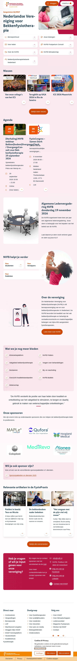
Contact (56, 630)
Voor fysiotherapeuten (37, 615)
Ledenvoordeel (58, 621)
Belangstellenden (35, 630)
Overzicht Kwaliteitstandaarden (21, 378)
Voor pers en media (36, 627)
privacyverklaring (40, 648)
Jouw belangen (49, 37)
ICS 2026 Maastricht (62, 94)
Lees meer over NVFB (52, 332)
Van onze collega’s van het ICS (14, 96)
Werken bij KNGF (59, 627)
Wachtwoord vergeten (13, 627)
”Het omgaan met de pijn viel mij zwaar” (61, 512)
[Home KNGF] (11, 653)
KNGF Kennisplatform (13, 633)
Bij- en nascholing (49, 370)
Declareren (13, 370)
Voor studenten (34, 621)
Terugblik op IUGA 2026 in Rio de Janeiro (37, 97)
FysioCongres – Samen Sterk (37, 140)
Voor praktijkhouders (37, 618)
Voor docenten (34, 624)
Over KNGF (57, 615)
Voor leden (12, 44)
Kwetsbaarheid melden (34, 658)
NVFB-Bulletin (48, 378)
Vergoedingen (10, 618)
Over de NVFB (13, 52)
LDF (6, 624)
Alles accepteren (64, 653)
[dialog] (52, 647)
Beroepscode (10, 621)
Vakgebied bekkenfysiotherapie (21, 363)
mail (44, 564)
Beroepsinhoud (13, 37)
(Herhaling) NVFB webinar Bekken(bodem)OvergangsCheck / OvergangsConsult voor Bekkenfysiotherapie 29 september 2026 (22, 148)
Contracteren (10, 615)
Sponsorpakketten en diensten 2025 (22, 475)
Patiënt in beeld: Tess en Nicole (13, 511)
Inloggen (52, 3)
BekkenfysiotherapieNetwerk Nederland (18, 60)
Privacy (19, 658)
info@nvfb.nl (57, 558)
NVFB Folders (48, 355)
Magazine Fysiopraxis (61, 624)
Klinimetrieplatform (16, 355)
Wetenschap (14, 385)
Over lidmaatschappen (61, 618)
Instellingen (39, 653)
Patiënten (9, 276)
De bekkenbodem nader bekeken (37, 511)
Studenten (9, 266)
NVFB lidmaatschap (51, 52)
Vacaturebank (10, 636)
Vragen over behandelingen (53, 363)
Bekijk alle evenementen (39, 544)
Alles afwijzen (51, 653)
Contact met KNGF (61, 584)
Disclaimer (9, 658)
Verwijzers (31, 266)
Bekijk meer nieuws (39, 112)
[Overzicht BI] (15, 4)
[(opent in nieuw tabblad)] (14, 430)
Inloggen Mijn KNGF (12, 630)
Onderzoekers (34, 633)
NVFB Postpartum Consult (53, 44)
